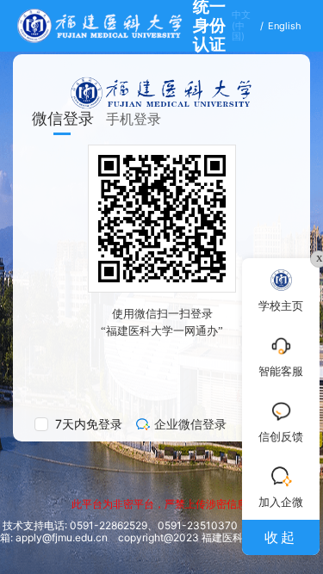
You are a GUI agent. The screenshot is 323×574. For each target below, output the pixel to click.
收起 (280, 537)
